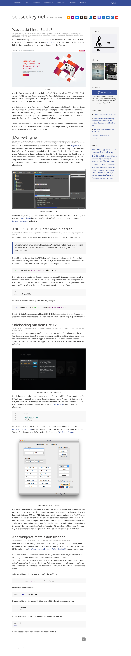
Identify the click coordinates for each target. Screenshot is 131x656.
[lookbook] (94, 17)
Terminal (100, 173)
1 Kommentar (27, 328)
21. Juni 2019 (16, 141)
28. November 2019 (18, 33)
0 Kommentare (30, 33)
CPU (51, 33)
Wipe (68, 541)
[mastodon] (99, 17)
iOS (98, 158)
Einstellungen (96, 152)
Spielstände (63, 35)
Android (39, 233)
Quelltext (67, 143)
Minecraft (98, 165)
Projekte (100, 170)
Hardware (28, 35)
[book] (72, 17)
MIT (103, 165)
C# (115, 150)
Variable (14, 234)
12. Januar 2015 (17, 328)
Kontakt (83, 3)
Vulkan (28, 37)
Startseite (17, 3)
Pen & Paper (61, 3)
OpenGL (56, 143)
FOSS (78, 33)
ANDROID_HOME (48, 233)
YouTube (109, 178)
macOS (45, 143)
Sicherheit (111, 170)
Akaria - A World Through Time (104, 114)
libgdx (36, 143)
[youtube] (116, 17)
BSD (53, 141)
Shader (76, 143)
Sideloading (18, 330)
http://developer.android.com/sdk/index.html (46, 549)
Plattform (47, 35)
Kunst (111, 158)
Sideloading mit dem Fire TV (34, 324)
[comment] (108, 17)
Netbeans (51, 143)
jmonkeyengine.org (20, 221)
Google (14, 35)
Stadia (77, 35)
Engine (68, 141)
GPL (70, 328)
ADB (38, 328)
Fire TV (57, 328)
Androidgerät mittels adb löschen (38, 537)
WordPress (101, 178)
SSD (69, 35)
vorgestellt (75, 145)
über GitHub (26, 218)
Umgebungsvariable (77, 233)
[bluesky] (77, 17)
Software (57, 35)
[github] (81, 17)
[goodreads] (85, 17)
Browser (111, 149)
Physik (62, 143)
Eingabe (62, 141)
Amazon (42, 328)
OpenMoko (98, 167)
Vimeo (100, 175)
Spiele (94, 172)
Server (105, 170)
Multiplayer (40, 35)
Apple (107, 150)
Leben (100, 162)
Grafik (22, 35)
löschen (55, 541)
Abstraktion (39, 141)
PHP (102, 167)
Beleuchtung (47, 141)
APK (53, 328)
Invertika (94, 159)
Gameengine (16, 143)
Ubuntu (64, 541)
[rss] (103, 17)
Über (26, 3)
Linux (34, 35)
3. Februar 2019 (17, 233)
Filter (72, 141)
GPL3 (73, 328)
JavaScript (107, 159)
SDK (52, 35)
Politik (109, 167)
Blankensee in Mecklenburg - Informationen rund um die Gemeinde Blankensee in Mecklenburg (103, 122)
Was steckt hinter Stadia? (32, 29)
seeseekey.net (29, 16)
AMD (41, 33)
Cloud (48, 33)
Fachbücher (48, 3)
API (44, 33)
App (104, 150)
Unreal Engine (20, 37)
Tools (81, 35)
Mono (105, 165)
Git (100, 156)
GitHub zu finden (66, 432)
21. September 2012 (18, 541)
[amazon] (68, 17)
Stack (72, 35)
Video (94, 175)
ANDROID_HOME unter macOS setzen (42, 229)
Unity (14, 37)
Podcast (73, 3)
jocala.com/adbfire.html (22, 429)
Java (32, 143)
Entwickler (65, 33)
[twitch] (112, 17)
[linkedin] (90, 17)
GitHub (23, 143)
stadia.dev (51, 42)
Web (105, 175)
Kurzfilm (95, 162)
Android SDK (57, 404)
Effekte (57, 141)
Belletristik (36, 3)
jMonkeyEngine (24, 137)
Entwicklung (73, 33)
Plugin (106, 167)
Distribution (57, 33)
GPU (18, 35)
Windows (82, 143)
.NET (93, 150)
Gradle (28, 143)
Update (112, 172)
